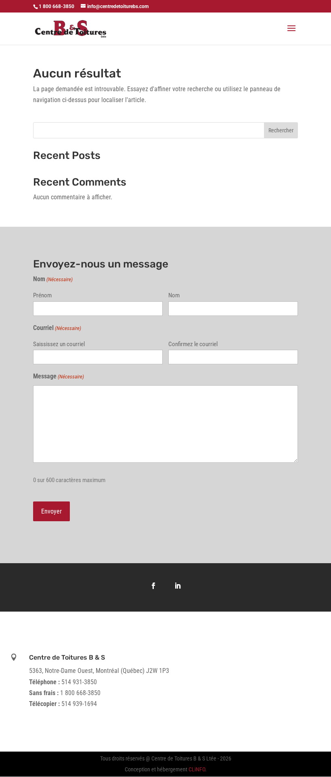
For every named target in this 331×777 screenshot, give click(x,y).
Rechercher (280, 130)
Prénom (42, 295)
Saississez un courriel (59, 344)
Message (58, 376)
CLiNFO (197, 769)
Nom (174, 295)
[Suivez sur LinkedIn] (177, 585)
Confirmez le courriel (193, 344)
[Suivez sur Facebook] (153, 585)
